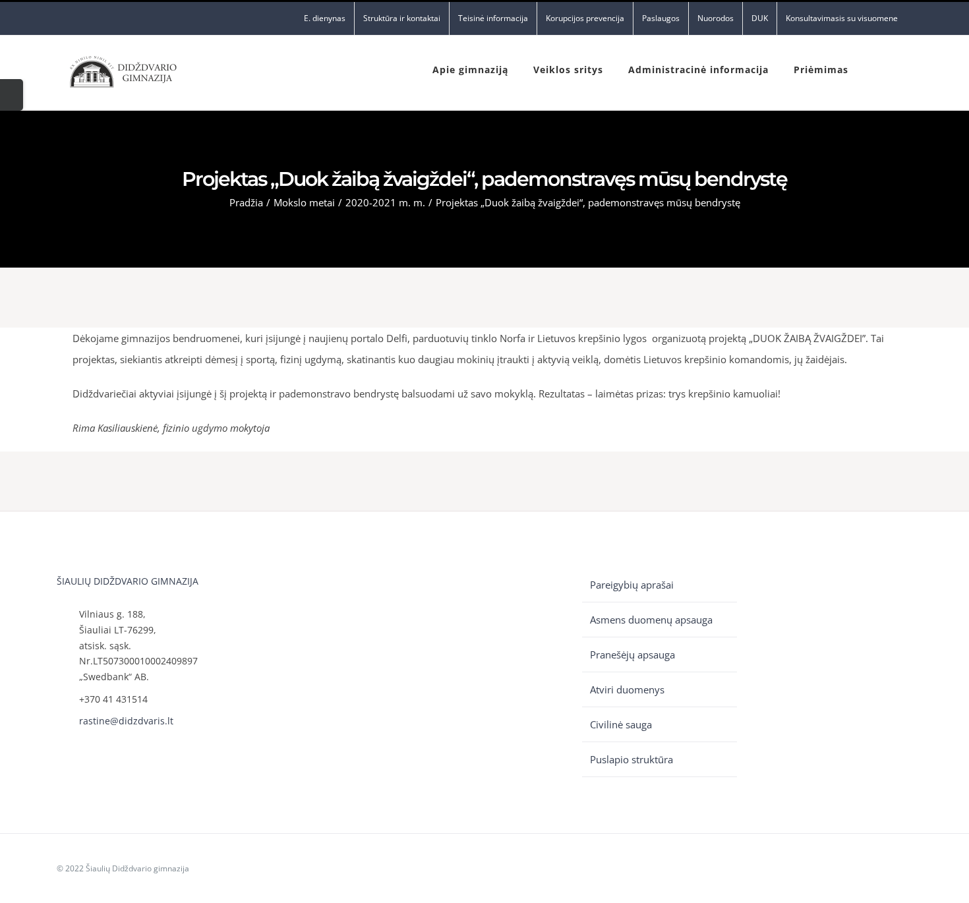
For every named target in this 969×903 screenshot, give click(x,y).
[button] (877, 69)
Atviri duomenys (627, 689)
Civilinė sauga (621, 724)
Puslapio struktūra (631, 759)
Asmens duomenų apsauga (651, 619)
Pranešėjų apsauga (632, 654)
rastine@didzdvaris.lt (126, 720)
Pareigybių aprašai (632, 584)
